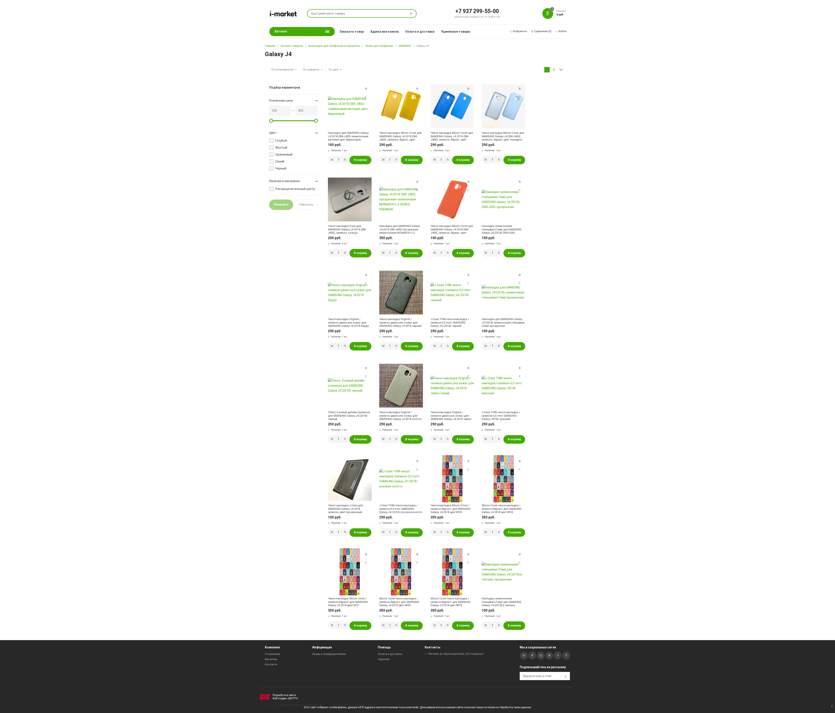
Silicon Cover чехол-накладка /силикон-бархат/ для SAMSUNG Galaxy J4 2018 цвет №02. (502, 509)
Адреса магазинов (384, 31)
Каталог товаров (292, 45)
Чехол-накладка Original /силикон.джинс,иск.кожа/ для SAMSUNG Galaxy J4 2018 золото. (400, 416)
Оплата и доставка (419, 31)
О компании (272, 654)
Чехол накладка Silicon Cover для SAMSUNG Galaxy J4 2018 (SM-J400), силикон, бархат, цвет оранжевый (452, 229)
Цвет (273, 132)
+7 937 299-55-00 (477, 11)
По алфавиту (311, 69)
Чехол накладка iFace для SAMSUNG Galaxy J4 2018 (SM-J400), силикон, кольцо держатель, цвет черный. (347, 229)
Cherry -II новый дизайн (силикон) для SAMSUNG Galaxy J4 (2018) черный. (349, 416)
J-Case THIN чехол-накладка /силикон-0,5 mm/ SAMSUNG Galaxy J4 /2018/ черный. (450, 322)
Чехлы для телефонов (379, 45)
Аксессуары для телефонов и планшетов (334, 45)
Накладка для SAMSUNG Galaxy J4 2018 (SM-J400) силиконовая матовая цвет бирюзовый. (348, 136)
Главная (270, 45)
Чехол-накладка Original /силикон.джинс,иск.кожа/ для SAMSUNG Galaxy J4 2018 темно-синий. (451, 416)
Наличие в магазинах (284, 181)
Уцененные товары (455, 31)
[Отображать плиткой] (547, 69)
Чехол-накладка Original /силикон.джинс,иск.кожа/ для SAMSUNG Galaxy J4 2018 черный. (400, 322)
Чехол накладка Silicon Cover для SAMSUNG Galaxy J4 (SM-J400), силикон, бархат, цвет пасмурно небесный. (503, 136)
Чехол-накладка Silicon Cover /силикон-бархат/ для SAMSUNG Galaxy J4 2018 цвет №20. (451, 509)
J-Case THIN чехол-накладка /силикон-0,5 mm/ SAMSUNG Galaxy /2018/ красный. (501, 416)
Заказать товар (351, 31)
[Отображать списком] (554, 69)
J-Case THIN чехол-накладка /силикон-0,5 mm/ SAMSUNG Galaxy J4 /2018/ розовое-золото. (401, 509)
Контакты (271, 664)
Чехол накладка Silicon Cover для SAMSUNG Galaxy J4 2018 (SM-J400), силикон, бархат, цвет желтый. (400, 136)
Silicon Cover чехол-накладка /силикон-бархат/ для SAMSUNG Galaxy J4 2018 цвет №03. (399, 602)
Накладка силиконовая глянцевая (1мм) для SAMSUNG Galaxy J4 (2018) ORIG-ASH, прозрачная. (501, 229)
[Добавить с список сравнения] (365, 88)
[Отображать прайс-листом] (561, 69)
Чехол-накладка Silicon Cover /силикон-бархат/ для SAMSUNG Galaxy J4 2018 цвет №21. (348, 602)
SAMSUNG (404, 45)
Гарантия (383, 659)
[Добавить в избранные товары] (365, 96)
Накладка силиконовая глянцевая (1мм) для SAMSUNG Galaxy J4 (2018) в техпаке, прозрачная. (501, 602)
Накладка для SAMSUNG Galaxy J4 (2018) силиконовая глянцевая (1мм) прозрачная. (503, 322)
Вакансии (271, 659)
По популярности (282, 69)
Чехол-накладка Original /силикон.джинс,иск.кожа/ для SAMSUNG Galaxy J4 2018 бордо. (349, 322)
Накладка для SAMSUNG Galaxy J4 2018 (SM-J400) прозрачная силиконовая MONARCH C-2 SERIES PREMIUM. (399, 229)
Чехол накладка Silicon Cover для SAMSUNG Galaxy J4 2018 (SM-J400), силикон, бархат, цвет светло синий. (452, 136)
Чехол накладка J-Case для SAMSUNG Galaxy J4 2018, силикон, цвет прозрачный (345, 509)
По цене (333, 69)
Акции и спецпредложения (329, 654)
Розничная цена (281, 100)
